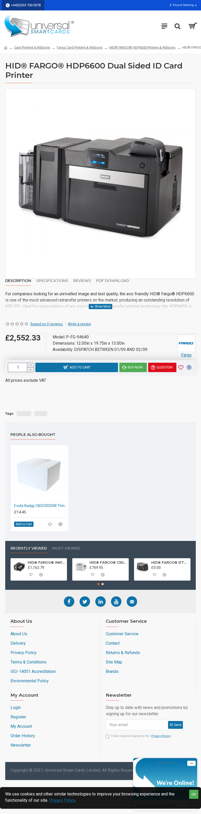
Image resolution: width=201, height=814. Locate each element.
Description (18, 281)
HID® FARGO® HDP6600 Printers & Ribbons (142, 47)
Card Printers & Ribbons (32, 47)
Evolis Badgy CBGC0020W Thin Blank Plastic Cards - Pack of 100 (40, 506)
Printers (24, 413)
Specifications (52, 281)
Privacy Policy (62, 800)
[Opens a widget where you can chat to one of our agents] (165, 784)
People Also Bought (32, 434)
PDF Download (112, 281)
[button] (98, 584)
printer (41, 413)
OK (194, 794)
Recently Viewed (28, 548)
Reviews (82, 281)
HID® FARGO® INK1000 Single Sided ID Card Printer (46, 562)
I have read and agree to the (141, 736)
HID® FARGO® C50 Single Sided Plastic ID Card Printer (108, 562)
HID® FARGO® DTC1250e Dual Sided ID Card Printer (169, 562)
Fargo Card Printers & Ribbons (79, 47)
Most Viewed (66, 548)
